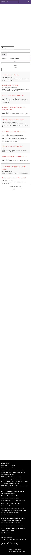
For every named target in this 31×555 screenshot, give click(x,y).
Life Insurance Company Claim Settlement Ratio (11, 479)
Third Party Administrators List (8, 493)
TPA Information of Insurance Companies (10, 498)
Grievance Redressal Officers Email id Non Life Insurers (13, 510)
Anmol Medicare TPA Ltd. (10, 85)
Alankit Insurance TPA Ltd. (10, 75)
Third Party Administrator (6, 537)
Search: (15, 67)
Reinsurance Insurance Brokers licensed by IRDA (12, 525)
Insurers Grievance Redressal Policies (9, 515)
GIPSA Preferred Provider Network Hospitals (11, 476)
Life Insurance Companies (7, 535)
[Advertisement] (15, 31)
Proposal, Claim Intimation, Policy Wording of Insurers (13, 472)
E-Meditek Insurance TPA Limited (13, 120)
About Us (10, 549)
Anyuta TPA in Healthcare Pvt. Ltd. (13, 95)
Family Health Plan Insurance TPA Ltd (14, 156)
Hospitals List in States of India (8, 467)
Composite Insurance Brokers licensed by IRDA (11, 520)
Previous (9, 189)
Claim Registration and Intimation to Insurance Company (13, 539)
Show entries (15, 63)
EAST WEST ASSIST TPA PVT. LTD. (14, 131)
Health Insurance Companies (7, 532)
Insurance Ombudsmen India (7, 474)
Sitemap (19, 549)
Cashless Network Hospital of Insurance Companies (12, 470)
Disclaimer (15, 549)
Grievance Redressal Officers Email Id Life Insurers (12, 508)
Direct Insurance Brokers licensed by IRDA (10, 522)
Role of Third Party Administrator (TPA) (9, 495)
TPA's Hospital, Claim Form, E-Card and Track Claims (13, 500)
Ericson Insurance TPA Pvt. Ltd (12, 146)
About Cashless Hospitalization (8, 465)
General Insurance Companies (7, 530)
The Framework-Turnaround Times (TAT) (10, 512)
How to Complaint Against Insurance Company (11, 505)
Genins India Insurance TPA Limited (14, 178)
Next (22, 189)
